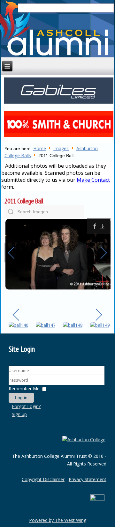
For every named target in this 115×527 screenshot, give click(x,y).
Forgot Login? (26, 406)
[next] (99, 252)
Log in (21, 397)
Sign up (19, 414)
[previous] (15, 252)
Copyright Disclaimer (43, 479)
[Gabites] (59, 103)
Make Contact (93, 179)
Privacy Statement (87, 479)
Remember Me (24, 388)
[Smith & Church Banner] (59, 137)
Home (39, 148)
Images (61, 148)
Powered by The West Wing (57, 520)
